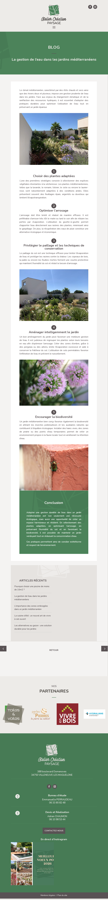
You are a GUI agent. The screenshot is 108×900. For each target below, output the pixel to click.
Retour (53, 650)
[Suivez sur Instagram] (95, 7)
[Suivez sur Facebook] (90, 7)
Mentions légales (48, 895)
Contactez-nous (54, 830)
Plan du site (62, 895)
